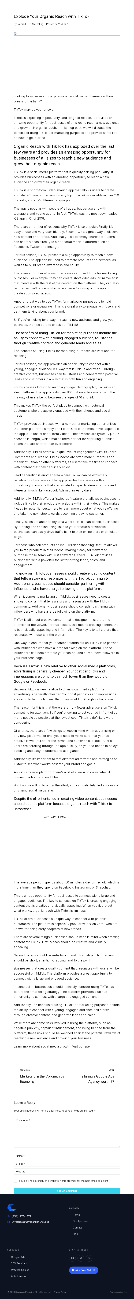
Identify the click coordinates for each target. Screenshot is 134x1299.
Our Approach (81, 1221)
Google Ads (18, 1257)
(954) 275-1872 (21, 1216)
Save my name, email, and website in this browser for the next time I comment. (64, 1180)
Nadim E (22, 24)
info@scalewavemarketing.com (30, 1221)
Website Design (20, 1269)
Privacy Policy (60, 1292)
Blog (75, 1233)
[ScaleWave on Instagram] (72, 1258)
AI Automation (19, 1276)
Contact (77, 1227)
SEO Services (19, 1263)
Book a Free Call (81, 1270)
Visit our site (81, 1046)
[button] (99, 6)
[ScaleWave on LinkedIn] (89, 1258)
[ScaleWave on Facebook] (80, 1258)
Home (76, 1214)
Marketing (37, 24)
